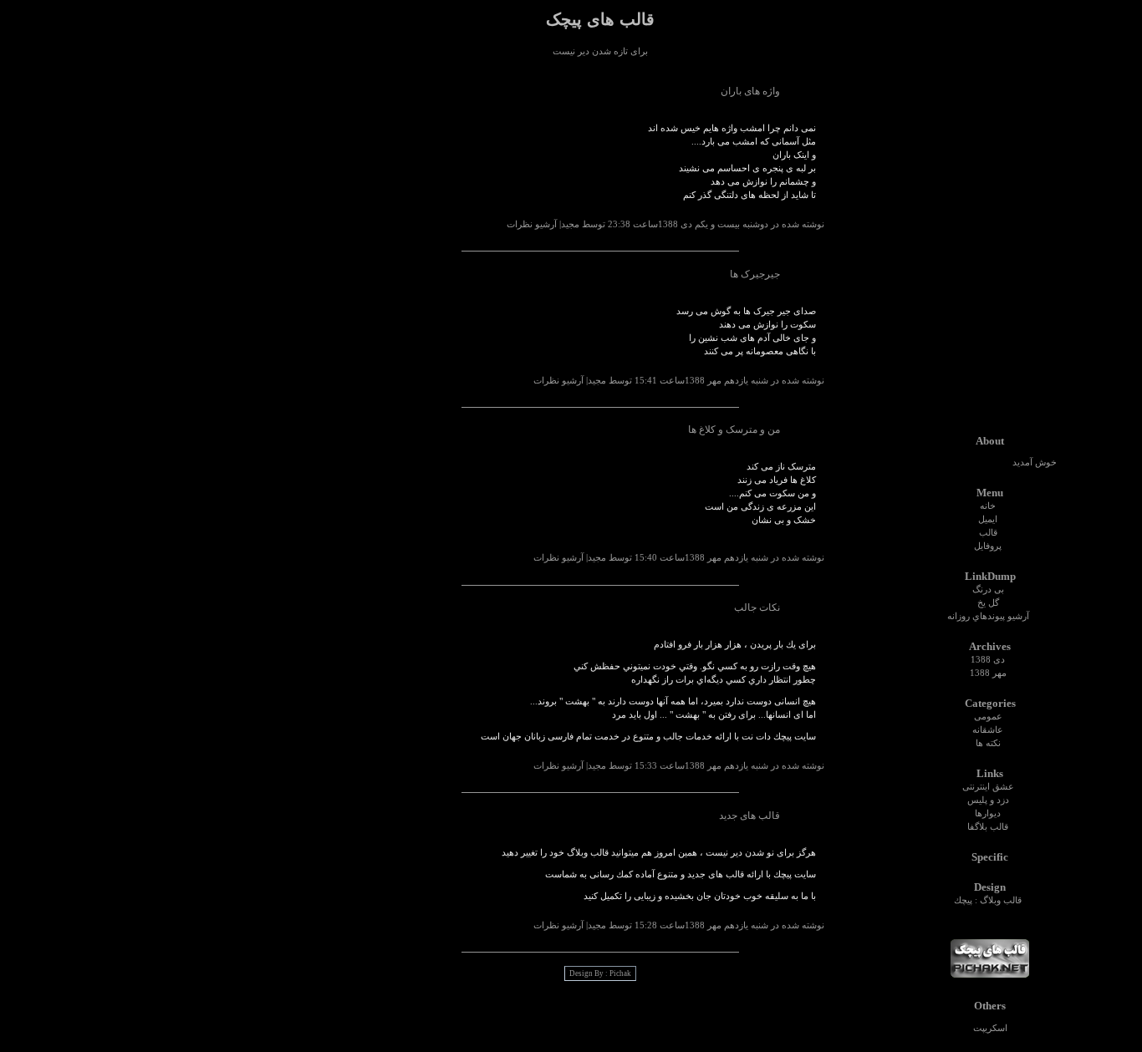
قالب (988, 532)
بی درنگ (988, 589)
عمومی (988, 716)
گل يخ (988, 602)
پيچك (963, 900)
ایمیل (987, 519)
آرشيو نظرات (532, 224)
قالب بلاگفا (987, 826)
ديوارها (988, 813)
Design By (586, 973)
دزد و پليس (988, 800)
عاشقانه (987, 729)
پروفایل (988, 546)
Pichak (620, 973)
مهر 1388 (988, 673)
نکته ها (988, 743)
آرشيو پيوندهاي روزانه (988, 616)
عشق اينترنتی (988, 786)
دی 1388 (988, 659)
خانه (988, 506)
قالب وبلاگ (1001, 900)
